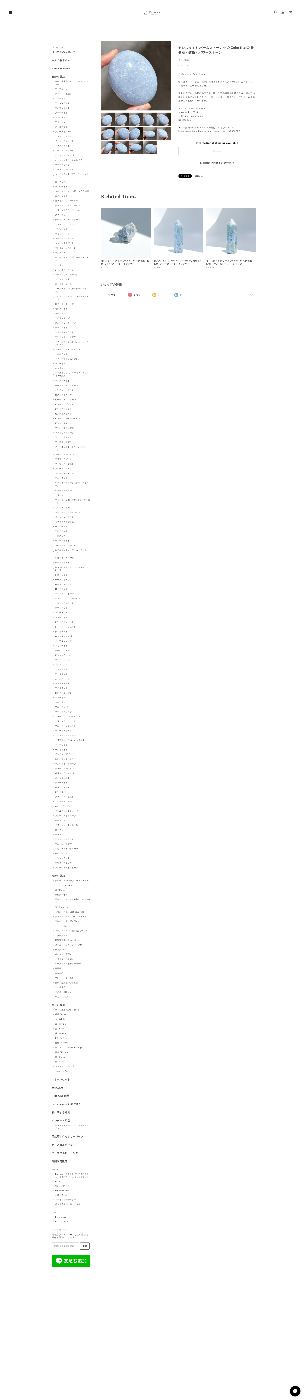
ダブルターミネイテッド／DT (69, 945)
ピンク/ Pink (61, 1038)
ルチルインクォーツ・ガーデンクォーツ (72, 551)
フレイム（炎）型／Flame (67, 921)
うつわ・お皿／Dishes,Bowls (69, 912)
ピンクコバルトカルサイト (67, 418)
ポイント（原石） (63, 954)
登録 (85, 1246)
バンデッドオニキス (64, 390)
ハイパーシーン (62, 853)
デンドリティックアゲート (67, 337)
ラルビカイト (61, 749)
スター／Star (61, 935)
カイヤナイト (61, 186)
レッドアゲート (62, 562)
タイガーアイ (61, 631)
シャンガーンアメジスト (66, 269)
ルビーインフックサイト (66, 759)
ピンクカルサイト (63, 413)
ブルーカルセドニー (64, 473)
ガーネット (60, 830)
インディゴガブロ (63, 754)
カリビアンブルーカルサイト (68, 200)
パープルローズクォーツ (66, 385)
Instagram (60, 1217)
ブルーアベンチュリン (65, 726)
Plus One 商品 (60, 1095)
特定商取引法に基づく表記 (68, 1204)
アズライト (60, 98)
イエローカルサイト (64, 141)
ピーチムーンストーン (65, 399)
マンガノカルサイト (64, 603)
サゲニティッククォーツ (66, 811)
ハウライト (60, 368)
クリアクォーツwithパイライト (70, 740)
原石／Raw (60, 949)
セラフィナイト (62, 683)
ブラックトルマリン (64, 454)
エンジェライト (62, 858)
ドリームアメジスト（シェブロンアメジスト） (72, 343)
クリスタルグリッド (63, 1144)
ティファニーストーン (65, 735)
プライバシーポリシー (65, 1199)
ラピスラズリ (61, 536)
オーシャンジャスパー (65, 155)
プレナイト (60, 702)
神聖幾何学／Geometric (67, 940)
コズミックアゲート (64, 243)
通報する (199, 176)
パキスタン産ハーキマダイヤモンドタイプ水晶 (72, 374)
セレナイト (60, 313)
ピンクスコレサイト (64, 622)
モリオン (59, 834)
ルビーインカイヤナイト (66, 558)
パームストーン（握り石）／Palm (71, 930)
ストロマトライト (63, 284)
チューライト (61, 782)
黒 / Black (60, 1057)
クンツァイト (61, 229)
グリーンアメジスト (64, 797)
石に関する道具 (61, 1112)
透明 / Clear (61, 1014)
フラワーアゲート (63, 459)
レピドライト (61, 575)
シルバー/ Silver (63, 1071)
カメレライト (61, 617)
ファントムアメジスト (65, 428)
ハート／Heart (62, 926)
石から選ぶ (58, 76)
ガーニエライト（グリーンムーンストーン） (72, 175)
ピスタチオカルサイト (65, 395)
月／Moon (60, 890)
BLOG (58, 1181)
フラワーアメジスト (64, 464)
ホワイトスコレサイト (65, 863)
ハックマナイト (62, 380)
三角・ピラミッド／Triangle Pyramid (72, 900)
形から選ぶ (58, 875)
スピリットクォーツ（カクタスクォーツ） (72, 297)
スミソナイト (61, 645)
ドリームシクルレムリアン (67, 716)
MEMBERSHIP (62, 1190)
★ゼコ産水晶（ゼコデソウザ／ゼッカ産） (72, 82)
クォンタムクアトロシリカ (67, 205)
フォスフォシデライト (65, 442)
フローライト (61, 478)
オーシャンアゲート (64, 150)
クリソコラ (60, 215)
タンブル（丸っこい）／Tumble (70, 916)
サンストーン (61, 252)
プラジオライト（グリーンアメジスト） (72, 448)
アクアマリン (61, 89)
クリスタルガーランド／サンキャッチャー (72, 1126)
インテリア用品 (61, 1120)
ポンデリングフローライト (67, 598)
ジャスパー (60, 820)
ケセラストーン (62, 234)
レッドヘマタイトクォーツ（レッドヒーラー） (72, 568)
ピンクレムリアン (63, 693)
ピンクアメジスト (63, 409)
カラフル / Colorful (64, 1066)
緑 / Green (60, 1033)
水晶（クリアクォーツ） (66, 274)
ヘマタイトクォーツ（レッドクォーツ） (72, 484)
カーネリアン (61, 182)
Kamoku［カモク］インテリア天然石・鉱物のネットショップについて (72, 1175)
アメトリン (60, 122)
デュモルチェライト (64, 332)
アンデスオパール (63, 131)
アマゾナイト (61, 113)
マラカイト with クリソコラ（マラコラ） (72, 501)
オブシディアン (62, 669)
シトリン (59, 265)
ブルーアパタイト (63, 468)
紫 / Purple (60, 1024)
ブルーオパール (62, 612)
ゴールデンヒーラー (64, 238)
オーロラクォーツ (63, 711)
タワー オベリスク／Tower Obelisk (72, 880)
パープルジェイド (63, 641)
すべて (112, 294)
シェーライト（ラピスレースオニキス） (72, 258)
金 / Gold (59, 1061)
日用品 (58, 968)
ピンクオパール (62, 792)
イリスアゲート (62, 145)
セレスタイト (61, 308)
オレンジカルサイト (64, 169)
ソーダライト (61, 674)
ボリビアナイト (62, 787)
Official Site (61, 1221)
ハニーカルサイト (63, 730)
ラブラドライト (62, 540)
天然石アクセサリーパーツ (67, 1136)
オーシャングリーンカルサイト (69, 160)
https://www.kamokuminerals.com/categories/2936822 (209, 131)
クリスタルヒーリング (65, 1153)
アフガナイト (61, 608)
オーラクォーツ (62, 164)
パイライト (60, 363)
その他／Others (63, 992)
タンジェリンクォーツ (65, 323)
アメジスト (60, 117)
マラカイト (60, 495)
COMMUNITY (62, 1186)
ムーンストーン (62, 679)
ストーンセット (61, 1079)
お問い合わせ (61, 1195)
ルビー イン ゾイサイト (66, 806)
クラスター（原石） (64, 959)
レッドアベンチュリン (65, 627)
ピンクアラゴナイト (64, 404)
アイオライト (61, 688)
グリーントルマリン (64, 768)
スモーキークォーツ (64, 304)
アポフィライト (62, 108)
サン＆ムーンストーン (65, 248)
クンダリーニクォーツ (65, 224)
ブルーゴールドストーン (66, 867)
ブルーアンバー (62, 707)
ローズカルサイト (63, 584)
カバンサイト (61, 196)
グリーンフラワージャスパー (68, 210)
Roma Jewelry (61, 68)
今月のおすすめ (61, 60)
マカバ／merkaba (64, 885)
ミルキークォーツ (63, 507)
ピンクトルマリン (63, 423)
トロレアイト (61, 354)
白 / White (60, 1019)
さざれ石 (59, 973)
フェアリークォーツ (64, 432)
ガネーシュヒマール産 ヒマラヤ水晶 (72, 191)
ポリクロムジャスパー (65, 773)
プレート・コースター (65, 978)
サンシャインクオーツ (65, 763)
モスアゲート (61, 526)
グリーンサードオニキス (66, 825)
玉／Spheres (61, 907)
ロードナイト (61, 589)
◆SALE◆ (58, 1087)
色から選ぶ (58, 1005)
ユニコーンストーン (64, 593)
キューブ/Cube (62, 997)
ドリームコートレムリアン (67, 349)
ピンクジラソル (62, 655)
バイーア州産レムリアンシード (69, 359)
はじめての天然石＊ (63, 52)
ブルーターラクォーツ (65, 815)
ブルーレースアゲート (65, 844)
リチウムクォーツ (63, 650)
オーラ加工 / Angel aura (67, 1010)
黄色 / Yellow (61, 1042)
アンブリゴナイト (63, 136)
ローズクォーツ (62, 579)
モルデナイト (61, 531)
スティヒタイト (62, 778)
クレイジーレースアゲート (67, 219)
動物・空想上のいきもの (66, 982)
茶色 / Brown (61, 1052)
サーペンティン (62, 660)
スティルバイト (62, 279)
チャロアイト (61, 327)
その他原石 (60, 987)
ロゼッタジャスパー (64, 636)
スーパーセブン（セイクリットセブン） (72, 290)
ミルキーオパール (63, 801)
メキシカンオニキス (64, 517)
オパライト (60, 697)
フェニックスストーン (65, 437)
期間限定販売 (60, 1161)
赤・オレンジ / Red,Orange (68, 1047)
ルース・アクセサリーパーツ (68, 963)
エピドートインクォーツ (66, 848)
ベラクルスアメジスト (65, 490)
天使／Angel (61, 894)
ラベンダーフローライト (66, 545)
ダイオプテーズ (62, 318)
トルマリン (60, 664)
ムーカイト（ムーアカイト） (68, 512)
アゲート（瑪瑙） (63, 94)
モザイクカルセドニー (65, 522)
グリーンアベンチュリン (66, 721)
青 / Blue (59, 1028)
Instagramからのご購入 (66, 1104)
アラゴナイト (61, 127)
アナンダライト (62, 103)
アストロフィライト (64, 839)
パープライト (61, 745)
